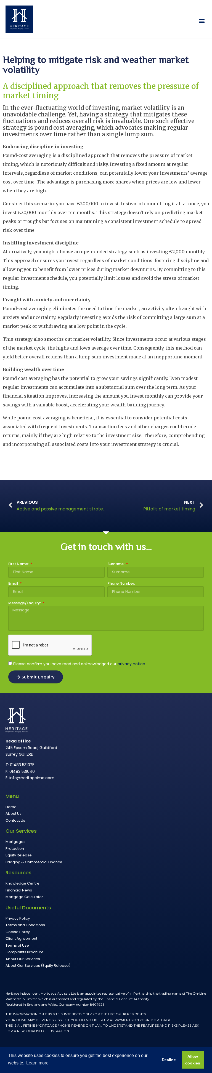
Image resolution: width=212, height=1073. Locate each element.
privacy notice (131, 664)
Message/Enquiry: (25, 603)
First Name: (19, 564)
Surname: (116, 564)
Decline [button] (169, 1060)
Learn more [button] (37, 1063)
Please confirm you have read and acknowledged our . (79, 664)
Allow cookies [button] (192, 1059)
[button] (201, 20)
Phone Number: (121, 584)
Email (13, 584)
